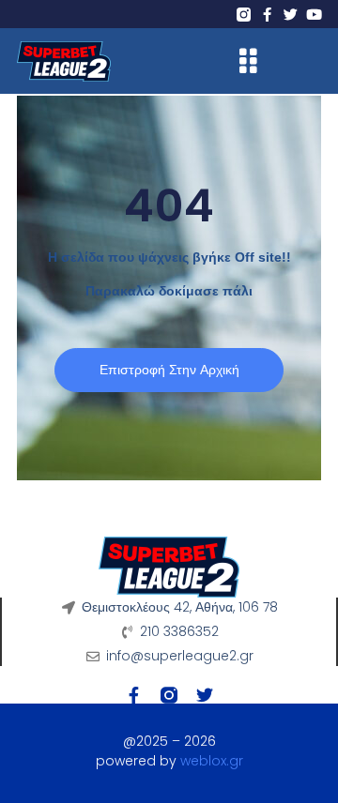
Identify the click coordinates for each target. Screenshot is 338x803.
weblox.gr (211, 760)
